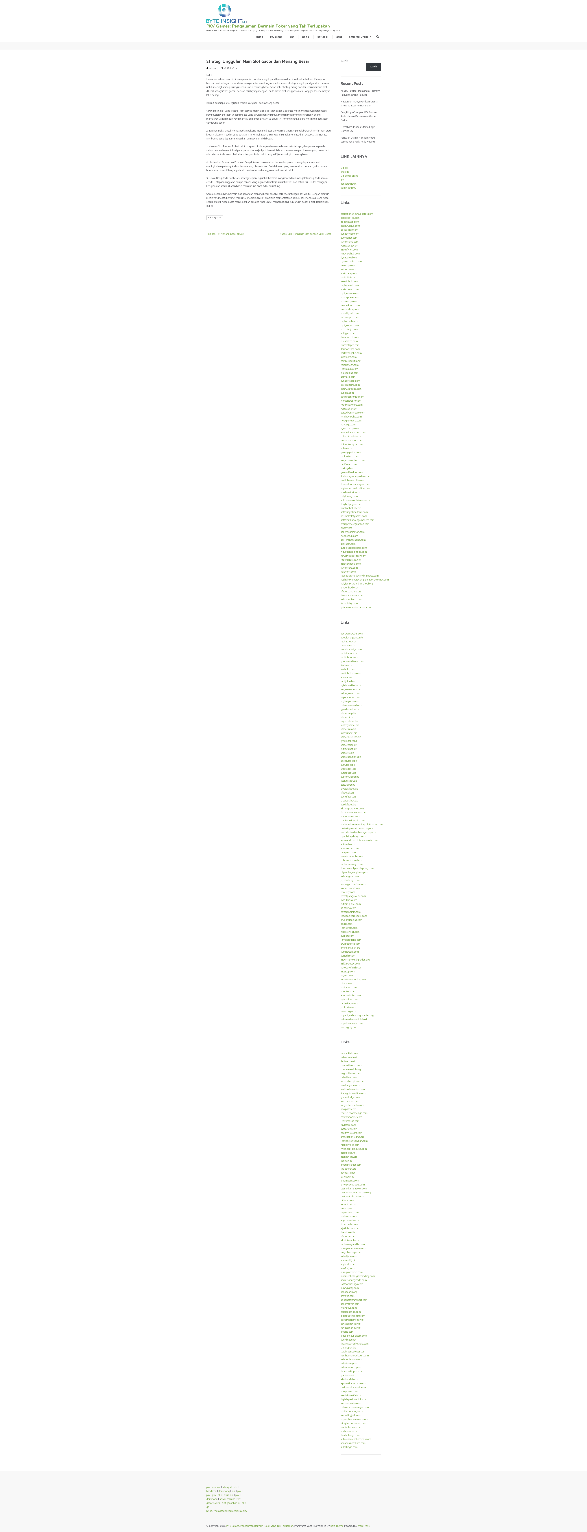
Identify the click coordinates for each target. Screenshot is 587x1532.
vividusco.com (348, 269)
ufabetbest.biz (348, 769)
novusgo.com (348, 425)
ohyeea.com (347, 983)
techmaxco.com (349, 369)
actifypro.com (348, 333)
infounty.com (348, 892)
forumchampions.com (352, 1081)
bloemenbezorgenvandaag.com (358, 1276)
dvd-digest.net (348, 1340)
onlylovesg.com (349, 496)
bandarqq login (348, 184)
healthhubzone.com (351, 673)
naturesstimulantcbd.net (354, 1019)
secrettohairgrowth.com (354, 1280)
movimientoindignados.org (355, 960)
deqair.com (347, 924)
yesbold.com (347, 669)
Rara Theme (336, 1526)
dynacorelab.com (350, 258)
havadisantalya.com (351, 649)
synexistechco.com (351, 262)
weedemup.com (349, 536)
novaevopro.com (350, 301)
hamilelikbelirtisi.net (351, 361)
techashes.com (349, 642)
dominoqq (224, 1491)
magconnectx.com (351, 564)
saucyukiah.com (349, 1053)
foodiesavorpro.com (352, 405)
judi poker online (349, 176)
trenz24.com (347, 1208)
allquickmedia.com (350, 1240)
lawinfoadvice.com (350, 944)
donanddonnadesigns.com (355, 484)
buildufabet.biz (348, 805)
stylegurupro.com (350, 385)
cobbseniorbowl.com (352, 860)
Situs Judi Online (358, 37)
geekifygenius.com (351, 452)
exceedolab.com (349, 373)
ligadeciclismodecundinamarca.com (360, 576)
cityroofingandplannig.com (355, 872)
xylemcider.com (349, 999)
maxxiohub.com (349, 281)
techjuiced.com (349, 681)
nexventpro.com (349, 317)
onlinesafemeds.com (352, 705)
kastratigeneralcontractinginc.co (358, 828)
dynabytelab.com (350, 234)
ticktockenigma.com (352, 444)
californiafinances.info (352, 1320)
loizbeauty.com (349, 1216)
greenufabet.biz (349, 741)
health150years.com (351, 1133)
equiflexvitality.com (351, 492)
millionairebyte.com (351, 599)
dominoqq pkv (348, 188)
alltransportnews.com (352, 809)
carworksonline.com (351, 1117)
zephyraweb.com (350, 285)
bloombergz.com (350, 1181)
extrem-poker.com (351, 904)
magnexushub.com (351, 689)
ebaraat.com (347, 677)
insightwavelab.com (351, 417)
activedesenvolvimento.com (356, 500)
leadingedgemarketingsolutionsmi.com (362, 824)
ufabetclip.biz (347, 717)
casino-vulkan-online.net (354, 1387)
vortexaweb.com (350, 289)
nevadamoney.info (351, 1328)
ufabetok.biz (347, 793)
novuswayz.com (349, 329)
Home (259, 37)
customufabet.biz (350, 777)
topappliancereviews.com (354, 1419)
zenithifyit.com (348, 277)
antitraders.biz (348, 844)
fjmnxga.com (347, 1296)
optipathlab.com (349, 230)
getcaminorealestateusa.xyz (356, 607)
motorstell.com (349, 1129)
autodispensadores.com (354, 548)
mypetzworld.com (350, 888)
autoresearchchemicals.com (356, 1439)
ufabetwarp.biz (348, 713)
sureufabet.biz (348, 773)
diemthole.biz (348, 1232)
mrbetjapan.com (349, 1256)
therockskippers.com (352, 1371)
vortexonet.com (349, 246)
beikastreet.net (349, 1057)
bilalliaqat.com (348, 544)
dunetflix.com (348, 956)
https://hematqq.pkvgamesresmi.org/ (226, 1511)
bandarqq (211, 1491)
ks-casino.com (348, 908)
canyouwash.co (349, 646)
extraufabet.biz (348, 749)
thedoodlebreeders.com (354, 916)
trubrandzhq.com (350, 309)
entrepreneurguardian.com (355, 524)
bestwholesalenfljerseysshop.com (359, 832)
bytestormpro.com (351, 429)
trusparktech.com (350, 305)
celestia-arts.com (350, 1077)
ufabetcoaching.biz (351, 592)
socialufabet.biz (349, 761)
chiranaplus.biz (348, 1348)
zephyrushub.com (350, 226)
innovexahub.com (350, 254)
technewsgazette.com (353, 1244)
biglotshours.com (350, 697)
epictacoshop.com (351, 1312)
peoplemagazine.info (352, 638)
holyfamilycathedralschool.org (357, 584)
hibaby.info (346, 528)
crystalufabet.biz (349, 789)
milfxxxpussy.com (350, 964)
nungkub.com (348, 991)
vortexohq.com (349, 409)
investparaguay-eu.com (353, 896)
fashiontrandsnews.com (353, 813)
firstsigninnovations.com (354, 1093)
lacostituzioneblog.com (353, 979)
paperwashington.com (353, 532)
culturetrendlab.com (351, 436)
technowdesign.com (352, 864)
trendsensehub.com (351, 440)
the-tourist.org (348, 1169)
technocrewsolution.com (354, 1141)
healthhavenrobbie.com (353, 480)
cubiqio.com (347, 393)
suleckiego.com (349, 1447)
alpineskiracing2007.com (354, 1383)
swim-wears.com (349, 1101)
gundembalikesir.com (352, 661)
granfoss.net (347, 1375)
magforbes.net (348, 1153)
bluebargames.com (351, 1085)
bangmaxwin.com (350, 1304)
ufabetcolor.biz (348, 745)
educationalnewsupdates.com (357, 214)
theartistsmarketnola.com (355, 1344)
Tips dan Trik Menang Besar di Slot (225, 234)
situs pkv (228, 1495)
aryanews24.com (350, 848)
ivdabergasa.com (350, 876)
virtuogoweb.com (350, 693)
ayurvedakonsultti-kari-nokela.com (359, 840)
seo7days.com (348, 1268)
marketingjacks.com (351, 1415)
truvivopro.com (349, 265)
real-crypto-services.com (354, 884)
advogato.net (348, 1173)
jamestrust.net (348, 1204)
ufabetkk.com (348, 1236)
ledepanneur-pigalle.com (354, 1336)
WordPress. (364, 1526)
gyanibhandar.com (350, 709)
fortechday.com (349, 603)
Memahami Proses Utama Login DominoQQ (358, 129)
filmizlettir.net (348, 1061)
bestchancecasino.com (353, 540)
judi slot (216, 1487)
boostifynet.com (350, 313)
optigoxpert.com (350, 325)
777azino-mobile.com (352, 856)
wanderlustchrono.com (353, 432)
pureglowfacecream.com (354, 1248)
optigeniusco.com (350, 293)
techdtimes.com (349, 653)
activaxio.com (348, 377)
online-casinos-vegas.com (355, 1407)
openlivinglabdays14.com (354, 836)
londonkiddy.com (350, 588)
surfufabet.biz (348, 765)
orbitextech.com (349, 456)
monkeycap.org (349, 1157)
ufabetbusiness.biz (351, 737)
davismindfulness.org (352, 596)
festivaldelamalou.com (353, 1089)
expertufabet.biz (349, 721)
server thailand (227, 1499)
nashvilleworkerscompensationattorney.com (365, 580)
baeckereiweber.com (352, 634)
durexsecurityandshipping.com (357, 868)
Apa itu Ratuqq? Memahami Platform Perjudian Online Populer (360, 93)
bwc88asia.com (349, 900)
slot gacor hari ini (231, 1503)
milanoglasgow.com (351, 1360)
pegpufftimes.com (350, 1073)
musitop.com (348, 972)
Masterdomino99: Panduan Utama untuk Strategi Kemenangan (359, 104)
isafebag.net (347, 1177)
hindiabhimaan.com (351, 1427)
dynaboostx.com (350, 337)
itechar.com (347, 665)
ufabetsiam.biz (348, 729)
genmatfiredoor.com (352, 472)
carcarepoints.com (351, 912)
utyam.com (347, 976)
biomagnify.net (349, 1027)
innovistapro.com (350, 345)
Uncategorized (214, 217)
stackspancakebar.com (353, 1352)
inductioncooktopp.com (354, 552)
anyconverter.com (350, 1220)
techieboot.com (349, 657)
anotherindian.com (351, 995)
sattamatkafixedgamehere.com (357, 520)
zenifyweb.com (349, 464)
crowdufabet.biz (349, 801)
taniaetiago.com (349, 1003)
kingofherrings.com (351, 1252)
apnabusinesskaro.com (353, 1443)
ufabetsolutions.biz (351, 757)
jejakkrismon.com (350, 1228)
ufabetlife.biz (347, 753)
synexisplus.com (349, 242)
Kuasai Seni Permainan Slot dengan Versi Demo (305, 234)
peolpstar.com (348, 1109)
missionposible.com (351, 1403)
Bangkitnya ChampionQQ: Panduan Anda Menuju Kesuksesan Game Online (359, 116)
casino (305, 37)
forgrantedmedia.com (352, 1105)
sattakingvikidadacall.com (354, 512)
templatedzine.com (351, 940)
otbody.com (347, 1200)
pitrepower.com (349, 1391)
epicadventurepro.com (353, 413)
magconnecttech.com (353, 460)
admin (212, 68)
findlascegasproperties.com (355, 476)
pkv (342, 180)
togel (339, 37)
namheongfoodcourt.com (355, 1356)
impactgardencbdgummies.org (357, 1015)
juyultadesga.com (350, 880)
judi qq (344, 168)
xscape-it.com (348, 852)
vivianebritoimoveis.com (354, 1149)
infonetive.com (349, 1308)
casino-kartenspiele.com (354, 1189)
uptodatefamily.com (351, 968)
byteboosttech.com (351, 685)
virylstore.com (348, 1125)
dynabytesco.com (350, 381)
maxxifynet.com (349, 250)
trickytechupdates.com (353, 1423)
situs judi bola (230, 1487)
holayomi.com (348, 572)
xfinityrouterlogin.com (352, 1411)
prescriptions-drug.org (352, 1137)
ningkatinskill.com (350, 932)
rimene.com (347, 1332)
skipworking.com (350, 1212)
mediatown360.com (351, 1395)
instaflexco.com (349, 341)
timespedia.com (349, 1224)
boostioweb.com (350, 222)
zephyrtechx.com (350, 321)
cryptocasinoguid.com (353, 820)
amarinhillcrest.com (351, 1165)
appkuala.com (348, 1264)
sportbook (322, 37)
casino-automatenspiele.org (356, 1193)
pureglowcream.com (352, 1272)
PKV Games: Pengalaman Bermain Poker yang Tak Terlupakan (268, 26)
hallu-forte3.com (349, 1363)
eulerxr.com (347, 448)
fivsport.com (347, 936)
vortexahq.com (349, 273)
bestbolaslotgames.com (354, 516)
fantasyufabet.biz (350, 725)
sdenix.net (346, 1161)
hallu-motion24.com (351, 1367)
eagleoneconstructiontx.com (356, 488)
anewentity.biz (348, 1260)
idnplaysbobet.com (351, 508)
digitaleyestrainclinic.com (354, 1399)
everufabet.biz (348, 797)
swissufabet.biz (349, 733)
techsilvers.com (349, 928)
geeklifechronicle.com (352, 397)
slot (292, 37)
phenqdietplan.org (350, 948)
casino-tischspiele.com (353, 1196)
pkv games (276, 37)
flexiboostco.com (350, 218)
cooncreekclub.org (351, 1069)
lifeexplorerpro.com (351, 421)
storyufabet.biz (349, 781)
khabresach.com (349, 1431)
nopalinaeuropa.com (352, 1023)
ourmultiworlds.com (351, 1065)
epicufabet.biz (348, 785)
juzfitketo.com (348, 1007)
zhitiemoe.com (349, 987)
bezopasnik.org (349, 1292)
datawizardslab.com (351, 389)
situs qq (345, 172)
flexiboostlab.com (350, 349)
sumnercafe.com (350, 952)
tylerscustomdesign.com (354, 1113)
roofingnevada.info (351, 560)
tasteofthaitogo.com (352, 1284)
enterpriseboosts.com (353, 1185)
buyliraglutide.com (350, 701)
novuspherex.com (350, 297)
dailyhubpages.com (351, 504)
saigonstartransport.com (354, 1300)
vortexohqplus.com (351, 353)
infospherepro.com (351, 401)
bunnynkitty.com (350, 1288)
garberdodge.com (350, 1097)
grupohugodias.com (351, 920)
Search (344, 61)
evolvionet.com (349, 238)
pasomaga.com (349, 1011)
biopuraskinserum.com (353, 1316)
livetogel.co (347, 468)
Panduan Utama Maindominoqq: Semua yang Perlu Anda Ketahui (358, 140)
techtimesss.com (350, 1121)
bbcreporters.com (350, 816)
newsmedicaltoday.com (353, 556)
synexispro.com (349, 568)
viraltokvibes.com (350, 1145)
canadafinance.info (351, 1324)
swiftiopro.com (349, 357)
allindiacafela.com (350, 1379)
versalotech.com (350, 365)
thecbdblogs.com (350, 1435)
